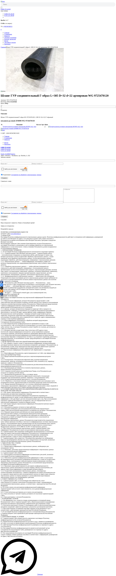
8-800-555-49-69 (6, 9)
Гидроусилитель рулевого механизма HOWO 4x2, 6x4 (19, 126)
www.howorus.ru (16, 233)
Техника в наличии (10, 37)
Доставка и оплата (10, 42)
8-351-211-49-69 (9, 15)
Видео (6, 41)
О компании (8, 34)
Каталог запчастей (10, 39)
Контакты (7, 44)
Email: (8, 154)
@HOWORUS (7, 26)
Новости (7, 36)
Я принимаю (22, 175)
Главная (6, 32)
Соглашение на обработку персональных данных (26, 175)
